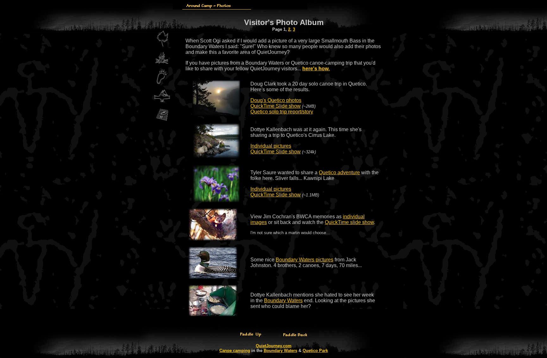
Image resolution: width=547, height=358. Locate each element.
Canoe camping (234, 350)
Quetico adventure (339, 172)
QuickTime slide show (349, 222)
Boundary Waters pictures (304, 259)
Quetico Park (315, 350)
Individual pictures (270, 146)
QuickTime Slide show (275, 106)
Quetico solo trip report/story (281, 111)
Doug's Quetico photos (275, 100)
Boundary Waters (283, 300)
